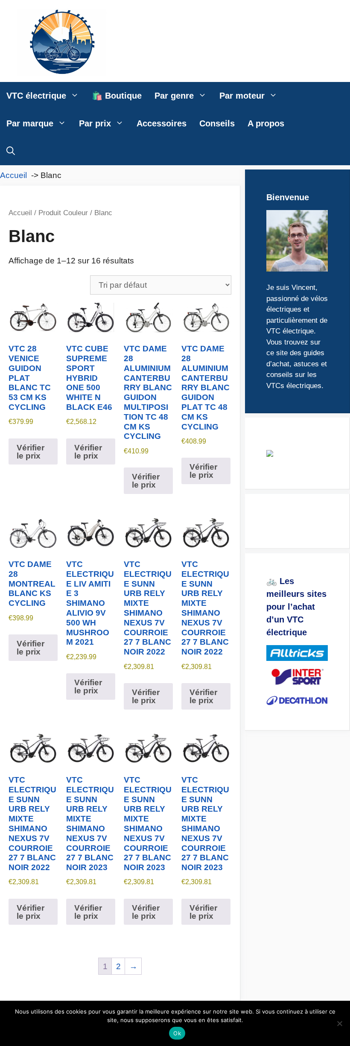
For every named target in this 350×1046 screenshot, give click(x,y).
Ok (177, 1033)
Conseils (217, 123)
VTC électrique (36, 95)
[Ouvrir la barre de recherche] (10, 151)
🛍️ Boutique (117, 95)
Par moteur (242, 95)
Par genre (174, 95)
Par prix (95, 123)
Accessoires (162, 123)
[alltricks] (297, 653)
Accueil (20, 212)
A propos (266, 123)
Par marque (29, 123)
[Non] (339, 1023)
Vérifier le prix (30, 451)
